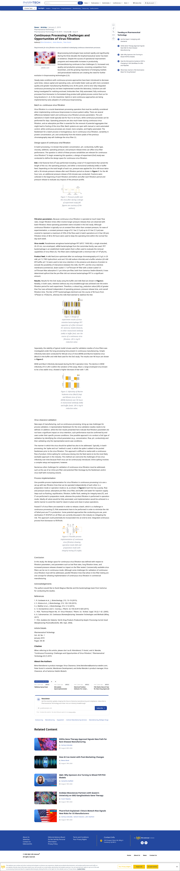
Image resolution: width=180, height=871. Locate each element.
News (145, 855)
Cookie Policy (81, 869)
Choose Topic (28, 8)
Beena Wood (65, 760)
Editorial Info (27, 844)
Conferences (117, 3)
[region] (90, 867)
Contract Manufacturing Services (76, 720)
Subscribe (100, 708)
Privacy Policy (53, 844)
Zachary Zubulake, (67, 817)
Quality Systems (94, 8)
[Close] (177, 867)
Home (129, 855)
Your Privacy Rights (80, 839)
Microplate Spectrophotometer (60, 688)
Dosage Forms (56, 8)
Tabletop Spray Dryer (41, 687)
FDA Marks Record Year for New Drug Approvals (102, 688)
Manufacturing (77, 8)
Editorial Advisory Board (56, 837)
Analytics (48, 8)
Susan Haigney (66, 799)
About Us (26, 837)
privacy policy (72, 712)
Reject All (139, 866)
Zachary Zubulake (66, 745)
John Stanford (90, 817)
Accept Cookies (152, 866)
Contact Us (27, 842)
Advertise (26, 839)
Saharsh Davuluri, (79, 817)
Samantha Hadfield (67, 781)
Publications (95, 3)
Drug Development (66, 8)
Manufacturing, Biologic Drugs (98, 720)
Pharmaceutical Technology (44, 30)
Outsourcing (85, 8)
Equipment (60, 720)
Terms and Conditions (81, 837)
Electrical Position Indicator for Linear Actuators (80, 688)
